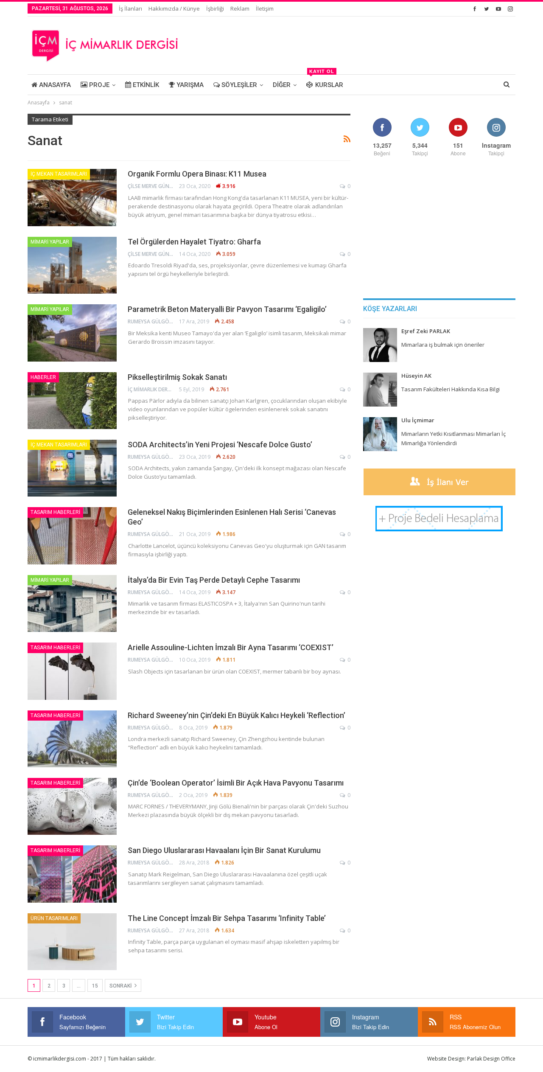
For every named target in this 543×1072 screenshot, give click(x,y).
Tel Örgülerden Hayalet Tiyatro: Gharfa (194, 241)
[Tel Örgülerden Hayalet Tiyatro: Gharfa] (72, 265)
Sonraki (121, 986)
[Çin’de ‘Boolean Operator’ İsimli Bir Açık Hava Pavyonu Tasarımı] (72, 806)
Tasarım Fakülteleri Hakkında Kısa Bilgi (450, 389)
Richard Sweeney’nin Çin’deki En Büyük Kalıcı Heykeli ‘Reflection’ (236, 715)
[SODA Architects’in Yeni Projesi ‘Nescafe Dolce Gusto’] (72, 468)
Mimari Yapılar (50, 242)
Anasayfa (54, 85)
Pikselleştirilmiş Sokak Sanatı (177, 377)
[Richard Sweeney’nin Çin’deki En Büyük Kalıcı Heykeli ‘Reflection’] (72, 738)
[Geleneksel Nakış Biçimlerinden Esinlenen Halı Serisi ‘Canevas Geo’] (72, 535)
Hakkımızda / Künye (174, 8)
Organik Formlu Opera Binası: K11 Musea (197, 173)
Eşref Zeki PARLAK (425, 331)
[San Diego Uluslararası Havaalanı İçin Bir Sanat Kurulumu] (72, 873)
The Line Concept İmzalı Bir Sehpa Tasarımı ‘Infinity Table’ (227, 918)
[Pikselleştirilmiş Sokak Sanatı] (72, 400)
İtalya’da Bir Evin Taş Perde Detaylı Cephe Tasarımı (214, 579)
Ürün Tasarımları (54, 918)
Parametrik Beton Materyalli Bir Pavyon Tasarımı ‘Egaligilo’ (227, 309)
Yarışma (189, 85)
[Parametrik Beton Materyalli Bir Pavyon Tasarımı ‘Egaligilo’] (72, 332)
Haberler (43, 377)
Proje (98, 85)
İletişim (265, 8)
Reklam (239, 8)
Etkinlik (145, 85)
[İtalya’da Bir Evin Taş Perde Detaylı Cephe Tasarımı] (72, 603)
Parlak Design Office (491, 1058)
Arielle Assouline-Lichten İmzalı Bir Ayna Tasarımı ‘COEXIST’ (230, 647)
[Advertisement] (361, 44)
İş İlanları (130, 8)
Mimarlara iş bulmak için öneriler (442, 344)
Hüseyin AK (416, 375)
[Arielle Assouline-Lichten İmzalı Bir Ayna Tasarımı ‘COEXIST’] (72, 671)
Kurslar (326, 82)
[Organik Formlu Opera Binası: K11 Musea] (72, 197)
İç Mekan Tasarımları (59, 174)
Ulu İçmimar (417, 420)
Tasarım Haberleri (55, 512)
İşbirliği (215, 8)
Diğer (282, 85)
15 (95, 986)
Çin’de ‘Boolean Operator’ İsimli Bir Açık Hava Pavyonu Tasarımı (236, 782)
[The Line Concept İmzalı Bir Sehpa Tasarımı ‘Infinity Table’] (72, 941)
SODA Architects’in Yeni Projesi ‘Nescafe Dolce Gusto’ (220, 444)
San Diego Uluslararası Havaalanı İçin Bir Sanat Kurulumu (224, 850)
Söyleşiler (238, 85)
